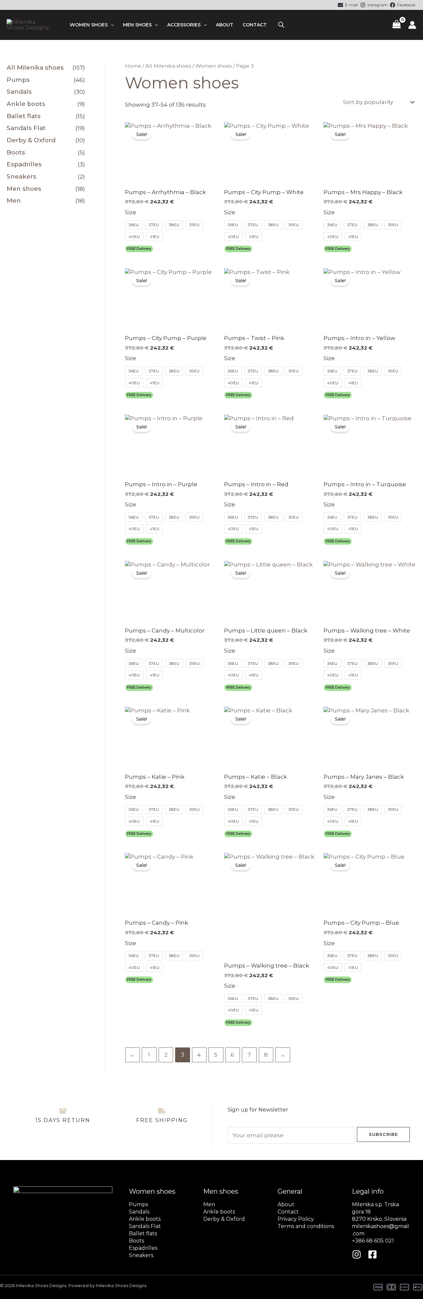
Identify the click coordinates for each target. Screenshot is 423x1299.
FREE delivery (139, 249)
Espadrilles (24, 164)
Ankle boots (26, 104)
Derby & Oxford (31, 140)
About (224, 25)
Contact (255, 25)
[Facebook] (372, 1254)
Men (14, 200)
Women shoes (89, 25)
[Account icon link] (412, 25)
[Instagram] (356, 1254)
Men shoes (137, 25)
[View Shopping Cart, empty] (397, 25)
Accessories (184, 25)
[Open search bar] (281, 25)
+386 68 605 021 (373, 1241)
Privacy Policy (296, 1219)
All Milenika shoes (35, 67)
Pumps (18, 80)
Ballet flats (24, 116)
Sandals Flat (26, 128)
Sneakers (21, 176)
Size (130, 212)
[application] (111, 25)
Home (133, 66)
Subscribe (383, 1134)
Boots (16, 152)
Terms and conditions (306, 1226)
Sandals (19, 91)
